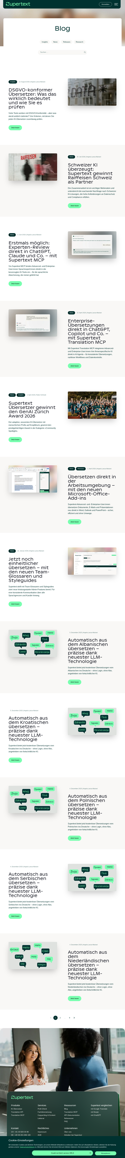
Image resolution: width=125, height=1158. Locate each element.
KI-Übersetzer (16, 1109)
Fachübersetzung (45, 1112)
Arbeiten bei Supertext (73, 1135)
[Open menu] (116, 4)
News (55, 42)
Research (79, 42)
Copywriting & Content (46, 1115)
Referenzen (68, 1118)
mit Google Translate (99, 1109)
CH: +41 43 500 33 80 (20, 1132)
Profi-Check (42, 1109)
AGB (39, 1135)
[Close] (90, 1153)
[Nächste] (74, 1018)
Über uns (68, 1132)
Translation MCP (17, 1115)
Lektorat (41, 1118)
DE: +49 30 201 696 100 (21, 1135)
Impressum (42, 1132)
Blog (66, 1109)
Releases (66, 42)
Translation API (17, 1112)
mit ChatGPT (96, 1115)
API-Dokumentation (72, 1115)
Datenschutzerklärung (27, 1147)
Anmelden (105, 4)
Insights (45, 42)
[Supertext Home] (22, 1098)
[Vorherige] (51, 1018)
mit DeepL (95, 1112)
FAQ (66, 1121)
